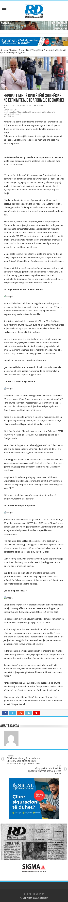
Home (5, 50)
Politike (13, 50)
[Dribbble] (37, 894)
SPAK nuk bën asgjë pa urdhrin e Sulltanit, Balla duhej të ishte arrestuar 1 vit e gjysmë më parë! (23, 760)
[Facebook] (27, 894)
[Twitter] (30, 894)
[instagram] (43, 894)
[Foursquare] (40, 894)
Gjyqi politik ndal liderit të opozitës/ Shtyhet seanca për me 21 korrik (44, 770)
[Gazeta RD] (34, 10)
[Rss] (24, 894)
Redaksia (10, 106)
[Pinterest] (34, 894)
